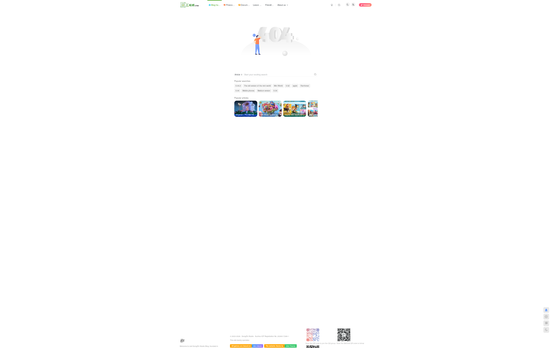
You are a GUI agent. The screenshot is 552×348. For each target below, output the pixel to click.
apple (295, 85)
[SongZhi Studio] (182, 340)
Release (366, 5)
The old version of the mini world (257, 85)
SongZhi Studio (248, 336)
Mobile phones (248, 90)
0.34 (275, 90)
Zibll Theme (290, 346)
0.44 (237, 90)
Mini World (278, 85)
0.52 (288, 85)
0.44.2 (238, 85)
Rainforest (305, 85)
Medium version (264, 90)
